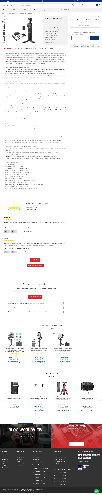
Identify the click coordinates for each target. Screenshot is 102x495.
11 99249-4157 (40, 480)
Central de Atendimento (60, 455)
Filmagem (28, 10)
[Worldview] (8, 5)
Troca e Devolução (59, 459)
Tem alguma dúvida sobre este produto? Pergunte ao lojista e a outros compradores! (35, 288)
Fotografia (18, 10)
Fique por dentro (25, 442)
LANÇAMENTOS (21, 457)
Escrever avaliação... (35, 265)
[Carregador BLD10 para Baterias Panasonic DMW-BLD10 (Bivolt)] (14, 388)
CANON (3, 457)
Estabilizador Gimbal (12, 136)
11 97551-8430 (40, 472)
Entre (85, 5)
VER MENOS (35, 260)
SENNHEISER (5, 467)
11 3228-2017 (61, 481)
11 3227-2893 (61, 475)
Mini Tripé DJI (8, 156)
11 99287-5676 (61, 484)
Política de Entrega (59, 461)
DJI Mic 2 (21, 184)
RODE (3, 463)
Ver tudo (51, 328)
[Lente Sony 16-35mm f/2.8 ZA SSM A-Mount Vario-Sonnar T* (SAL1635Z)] (87, 388)
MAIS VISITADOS (21, 455)
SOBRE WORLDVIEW (37, 455)
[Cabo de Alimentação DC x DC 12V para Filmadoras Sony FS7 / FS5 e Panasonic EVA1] (39, 388)
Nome (76, 430)
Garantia (56, 463)
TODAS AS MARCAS (6, 469)
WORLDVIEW (4, 465)
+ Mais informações (49, 42)
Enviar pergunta (35, 297)
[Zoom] (4, 20)
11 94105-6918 (40, 477)
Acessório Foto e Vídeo (80, 10)
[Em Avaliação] (80, 467)
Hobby (30, 210)
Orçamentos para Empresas (64, 466)
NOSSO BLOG (36, 459)
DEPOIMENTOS (36, 457)
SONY (3, 455)
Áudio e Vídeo (66, 10)
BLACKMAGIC (5, 461)
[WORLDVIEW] (3, 14)
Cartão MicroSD (14, 178)
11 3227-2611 (61, 473)
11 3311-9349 (61, 478)
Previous (4, 16)
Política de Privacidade (39, 461)
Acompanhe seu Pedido (60, 457)
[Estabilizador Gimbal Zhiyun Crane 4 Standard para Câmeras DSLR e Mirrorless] (63, 340)
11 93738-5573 (40, 475)
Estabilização (54, 10)
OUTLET (19, 461)
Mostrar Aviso (4, 494)
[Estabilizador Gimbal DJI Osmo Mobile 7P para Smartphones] (39, 340)
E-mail (76, 435)
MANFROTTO (5, 459)
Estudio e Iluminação (40, 10)
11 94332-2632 (40, 483)
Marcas (91, 10)
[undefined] (25, 30)
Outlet (97, 10)
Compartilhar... (29, 231)
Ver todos (8, 10)
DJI (70, 16)
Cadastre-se (91, 5)
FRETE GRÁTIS (20, 463)
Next (4, 42)
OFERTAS (19, 459)
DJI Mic (58, 110)
